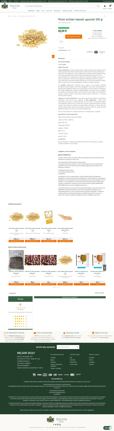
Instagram (92, 362)
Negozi (52, 360)
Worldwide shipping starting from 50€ (78, 1)
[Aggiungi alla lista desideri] (61, 42)
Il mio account (74, 364)
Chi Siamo (16, 1)
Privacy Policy (73, 362)
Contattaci (72, 360)
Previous (9, 268)
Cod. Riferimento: (62, 50)
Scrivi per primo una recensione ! (69, 297)
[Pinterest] (63, 48)
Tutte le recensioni (99, 292)
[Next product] (105, 16)
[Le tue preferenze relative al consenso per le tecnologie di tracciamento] (111, 428)
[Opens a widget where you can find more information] (107, 428)
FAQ (71, 357)
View (81, 284)
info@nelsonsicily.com (15, 336)
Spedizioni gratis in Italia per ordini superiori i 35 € (33, 1)
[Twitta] (61, 48)
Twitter (91, 360)
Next (104, 268)
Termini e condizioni (56, 368)
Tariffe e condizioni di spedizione (56, 365)
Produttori (53, 362)
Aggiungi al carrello (75, 36)
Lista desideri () (108, 1)
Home (10, 1)
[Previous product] (104, 16)
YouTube (91, 364)
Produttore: (90, 52)
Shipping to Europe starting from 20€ (57, 1)
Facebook (91, 357)
